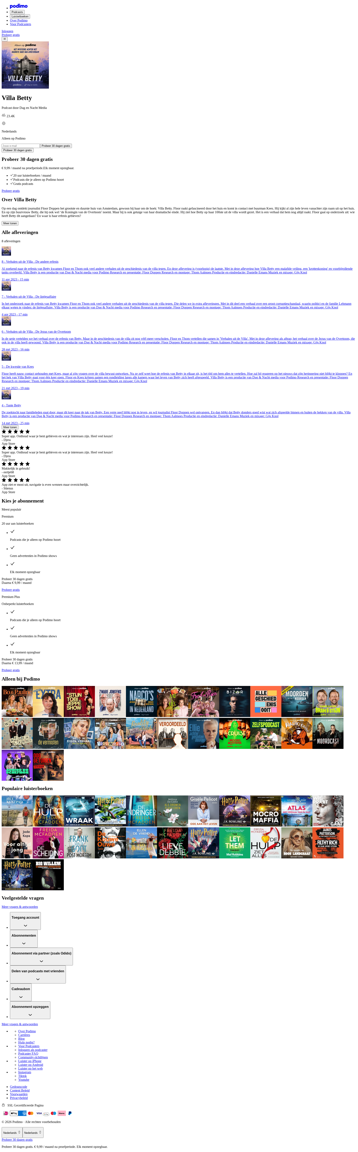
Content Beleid (20, 1090)
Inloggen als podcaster (32, 1050)
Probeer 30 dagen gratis (17, 1139)
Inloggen (7, 31)
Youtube (23, 1079)
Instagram (24, 1072)
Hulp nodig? (26, 1042)
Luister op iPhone (29, 1061)
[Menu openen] (5, 39)
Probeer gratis (11, 35)
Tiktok (22, 1076)
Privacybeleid (19, 1098)
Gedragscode (18, 1086)
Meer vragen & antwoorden (20, 907)
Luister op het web (30, 1068)
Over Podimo (19, 20)
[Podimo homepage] (19, 8)
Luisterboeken (20, 16)
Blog (21, 1038)
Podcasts (17, 12)
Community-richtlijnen (33, 1057)
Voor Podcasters (20, 24)
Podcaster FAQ (28, 1053)
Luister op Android (30, 1064)
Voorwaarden (19, 1094)
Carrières (24, 1035)
